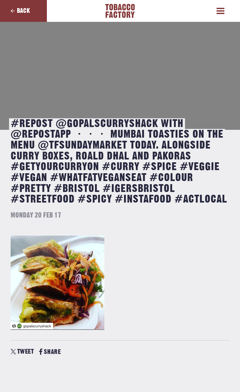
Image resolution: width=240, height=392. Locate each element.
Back (23, 10)
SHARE (52, 352)
